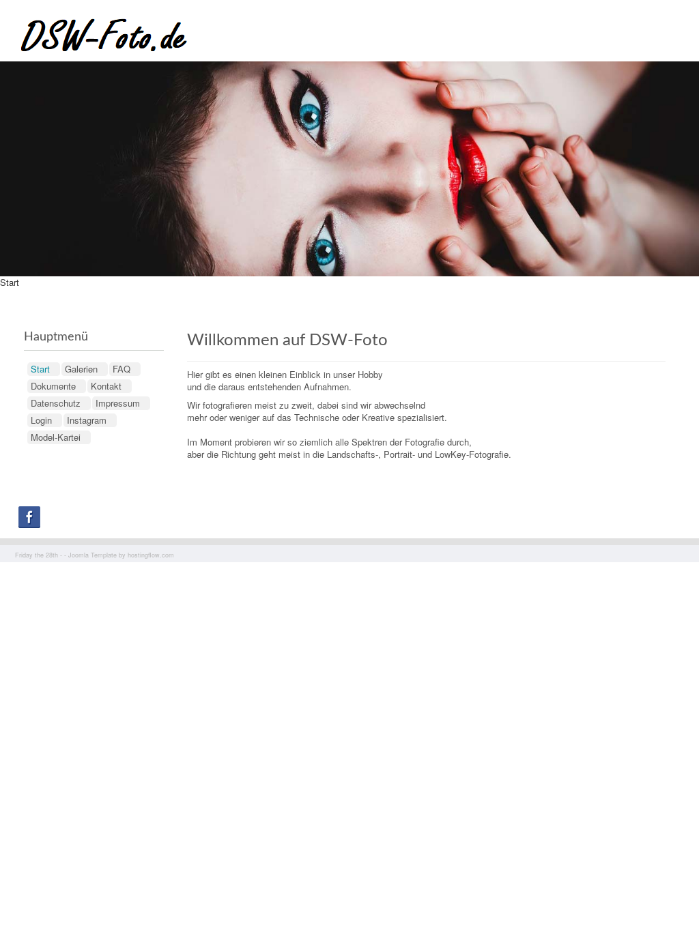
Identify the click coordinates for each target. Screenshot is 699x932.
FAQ (121, 368)
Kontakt (106, 385)
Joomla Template (92, 555)
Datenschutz (56, 402)
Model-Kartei (56, 437)
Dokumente (53, 385)
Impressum (118, 402)
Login (41, 419)
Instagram (86, 419)
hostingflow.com (151, 555)
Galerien (81, 368)
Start (40, 368)
